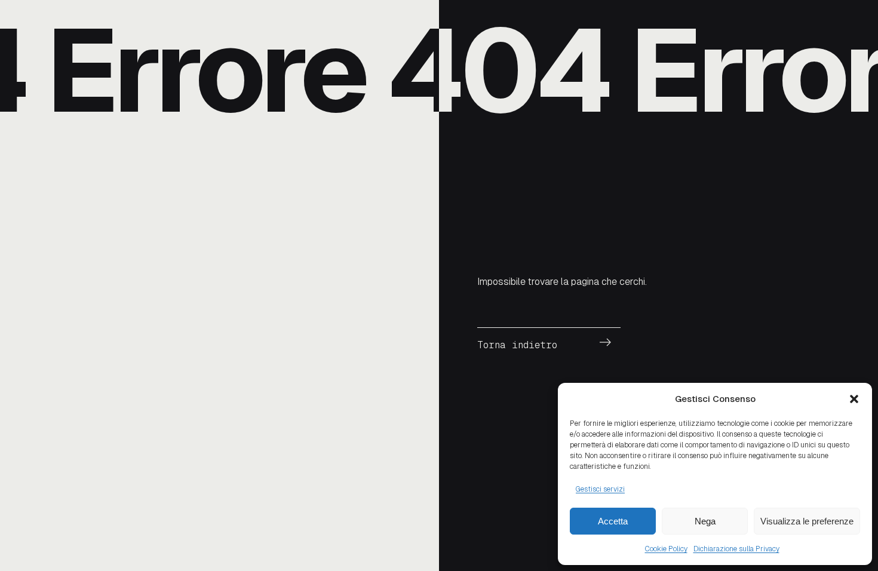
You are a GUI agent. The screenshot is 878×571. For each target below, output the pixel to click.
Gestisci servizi (600, 489)
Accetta (613, 521)
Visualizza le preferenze (807, 521)
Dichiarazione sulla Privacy (736, 549)
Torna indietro (517, 345)
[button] (854, 399)
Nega (705, 521)
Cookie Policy (666, 549)
